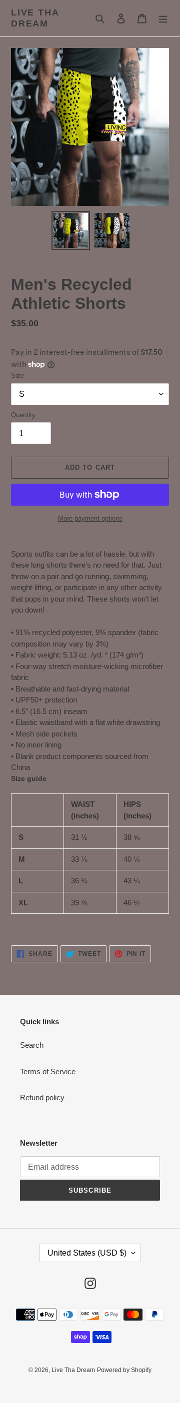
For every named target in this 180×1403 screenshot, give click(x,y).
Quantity (23, 415)
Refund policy (42, 1097)
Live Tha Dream (34, 17)
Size (17, 375)
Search (32, 1045)
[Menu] (163, 18)
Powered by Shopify (124, 1370)
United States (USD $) (87, 1253)
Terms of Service (48, 1071)
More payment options (90, 518)
